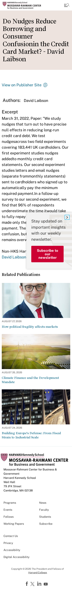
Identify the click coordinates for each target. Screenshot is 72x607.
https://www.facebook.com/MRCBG (27, 584)
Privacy (8, 543)
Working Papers (13, 523)
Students (45, 516)
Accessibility (11, 550)
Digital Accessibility (16, 557)
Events (7, 509)
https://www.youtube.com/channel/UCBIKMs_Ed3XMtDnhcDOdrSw (46, 584)
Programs (9, 502)
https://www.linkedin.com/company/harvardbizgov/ (39, 584)
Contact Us (10, 536)
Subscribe (45, 523)
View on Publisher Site (21, 85)
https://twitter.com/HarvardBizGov (33, 584)
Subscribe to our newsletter (47, 254)
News (42, 502)
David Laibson (14, 257)
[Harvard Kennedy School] (24, 5)
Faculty (44, 509)
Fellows (8, 516)
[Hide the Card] (67, 217)
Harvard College (37, 572)
